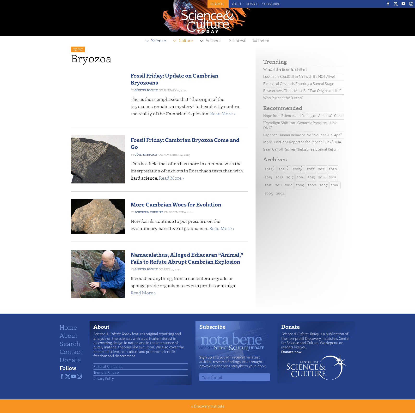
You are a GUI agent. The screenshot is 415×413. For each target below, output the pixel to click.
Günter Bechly (146, 90)
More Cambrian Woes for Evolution (176, 204)
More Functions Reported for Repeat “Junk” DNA (302, 142)
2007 (323, 185)
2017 (289, 177)
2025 (269, 169)
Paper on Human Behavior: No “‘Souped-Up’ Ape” (302, 135)
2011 (278, 185)
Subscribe (271, 4)
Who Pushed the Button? (283, 98)
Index (263, 40)
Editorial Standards (107, 366)
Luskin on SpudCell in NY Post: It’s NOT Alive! (299, 76)
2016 (300, 177)
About (237, 4)
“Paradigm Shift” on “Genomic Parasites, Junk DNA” (300, 125)
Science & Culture (148, 212)
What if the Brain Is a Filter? (285, 69)
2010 (289, 185)
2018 (279, 177)
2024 (283, 169)
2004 (280, 193)
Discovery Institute (209, 406)
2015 (311, 177)
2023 (297, 169)
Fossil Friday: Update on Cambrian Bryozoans (174, 79)
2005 (269, 193)
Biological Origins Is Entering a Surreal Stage (298, 83)
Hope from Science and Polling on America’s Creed (303, 115)
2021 (321, 169)
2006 (335, 185)
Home (68, 327)
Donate (253, 4)
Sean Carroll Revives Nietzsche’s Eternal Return (301, 149)
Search (70, 343)
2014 (322, 177)
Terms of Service (106, 372)
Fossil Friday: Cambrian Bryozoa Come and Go (185, 143)
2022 (311, 169)
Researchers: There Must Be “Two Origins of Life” (302, 90)
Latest (239, 40)
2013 (332, 177)
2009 (300, 185)
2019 (268, 177)
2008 (312, 185)
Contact (71, 351)
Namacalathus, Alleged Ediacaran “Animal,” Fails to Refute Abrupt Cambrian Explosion (187, 258)
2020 (333, 169)
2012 (268, 185)
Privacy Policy (103, 378)
